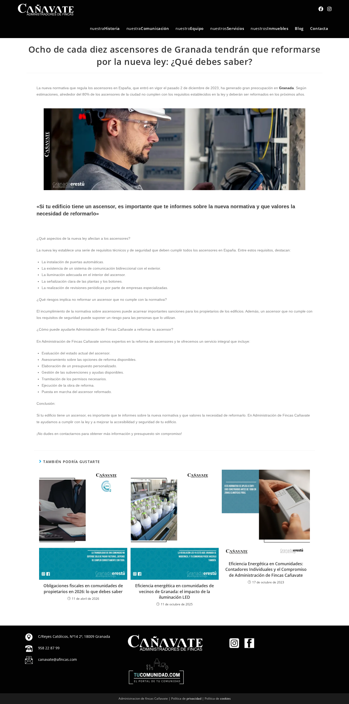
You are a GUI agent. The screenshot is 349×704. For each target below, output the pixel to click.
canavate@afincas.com (57, 659)
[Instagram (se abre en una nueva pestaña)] (329, 8)
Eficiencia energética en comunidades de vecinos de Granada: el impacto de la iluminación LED (174, 591)
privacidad (194, 698)
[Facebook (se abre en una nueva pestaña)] (320, 8)
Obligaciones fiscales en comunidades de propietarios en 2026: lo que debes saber (83, 588)
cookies (225, 698)
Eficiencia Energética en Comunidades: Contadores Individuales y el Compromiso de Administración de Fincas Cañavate (266, 569)
